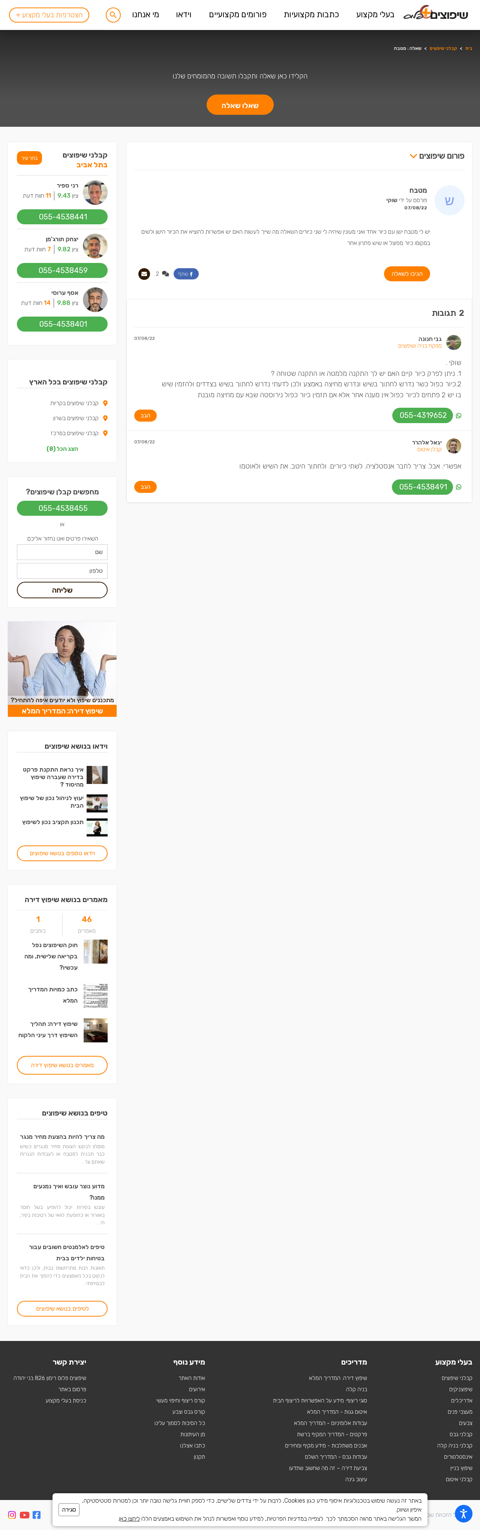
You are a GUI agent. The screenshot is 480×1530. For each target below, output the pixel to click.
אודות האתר (191, 1378)
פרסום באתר (72, 1389)
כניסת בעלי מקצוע (66, 1400)
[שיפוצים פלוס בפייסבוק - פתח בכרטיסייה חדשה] (36, 1516)
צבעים (465, 1423)
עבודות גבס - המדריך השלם (336, 1456)
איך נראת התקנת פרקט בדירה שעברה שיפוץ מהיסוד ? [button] (53, 777)
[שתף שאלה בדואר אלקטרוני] (144, 274)
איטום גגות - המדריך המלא (337, 1411)
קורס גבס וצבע (188, 1411)
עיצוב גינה (356, 1479)
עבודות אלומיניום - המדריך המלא (330, 1423)
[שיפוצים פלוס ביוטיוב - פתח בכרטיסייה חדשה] (25, 1516)
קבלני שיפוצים (443, 48)
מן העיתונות (192, 1434)
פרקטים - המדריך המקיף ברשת (332, 1434)
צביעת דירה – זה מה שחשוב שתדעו (328, 1468)
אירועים (197, 1389)
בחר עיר (29, 158)
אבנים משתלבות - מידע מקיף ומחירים (326, 1445)
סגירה (69, 1509)
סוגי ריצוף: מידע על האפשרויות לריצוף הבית (320, 1400)
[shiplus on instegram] (12, 1514)
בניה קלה (356, 1389)
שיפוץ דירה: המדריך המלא (338, 1378)
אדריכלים (461, 1400)
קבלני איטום (459, 1479)
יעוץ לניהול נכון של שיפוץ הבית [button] (52, 801)
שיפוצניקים (460, 1389)
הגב (145, 415)
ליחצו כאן (129, 1518)
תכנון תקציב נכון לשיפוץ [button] (53, 822)
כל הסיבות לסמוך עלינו (179, 1423)
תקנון (199, 1456)
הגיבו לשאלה (407, 273)
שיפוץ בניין (461, 1468)
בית (468, 48)
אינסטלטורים (458, 1456)
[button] (113, 15)
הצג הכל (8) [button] (62, 448)
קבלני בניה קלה (454, 1445)
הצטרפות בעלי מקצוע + (49, 15)
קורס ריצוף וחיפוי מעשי (180, 1400)
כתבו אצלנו (192, 1445)
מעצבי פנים (460, 1411)
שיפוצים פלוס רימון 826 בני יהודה (50, 1378)
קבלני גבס (461, 1434)
